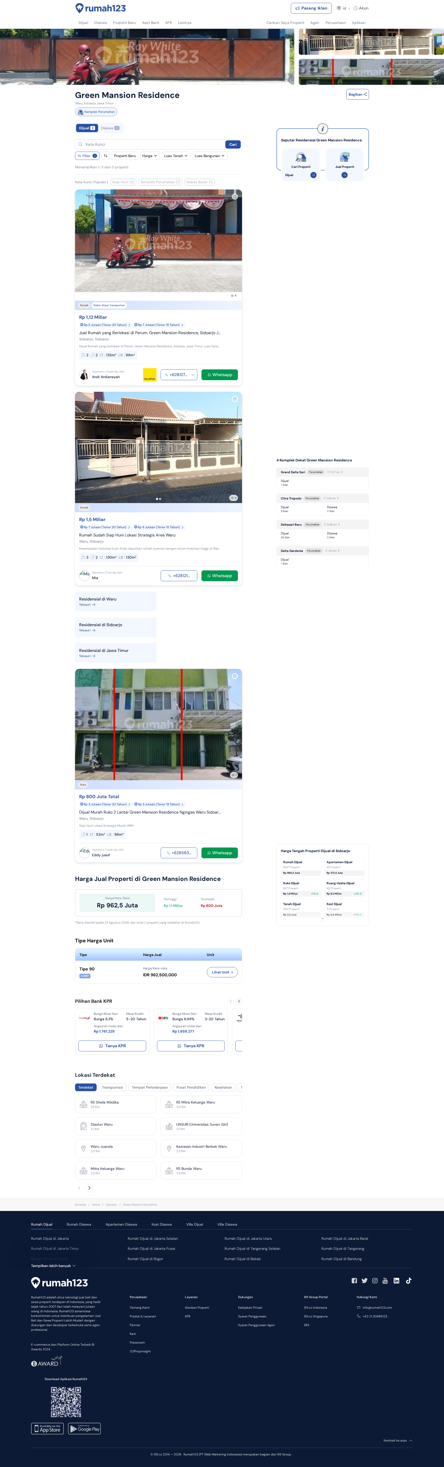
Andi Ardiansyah (106, 377)
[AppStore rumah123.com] (47, 1428)
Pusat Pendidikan (191, 1087)
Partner (135, 1325)
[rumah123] (59, 1283)
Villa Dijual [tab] (194, 1224)
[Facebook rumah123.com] (354, 1281)
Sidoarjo (111, 1204)
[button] (153, 144)
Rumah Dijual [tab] (41, 1224)
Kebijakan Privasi (250, 1308)
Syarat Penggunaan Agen (256, 1325)
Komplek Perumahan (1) (160, 182)
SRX (306, 1325)
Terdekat (85, 1087)
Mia (95, 578)
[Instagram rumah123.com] (375, 1281)
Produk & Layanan (143, 1316)
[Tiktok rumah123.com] (409, 1281)
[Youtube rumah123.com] (385, 1281)
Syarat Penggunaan (252, 1316)
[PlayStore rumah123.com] (84, 1428)
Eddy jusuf (101, 855)
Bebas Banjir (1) (200, 182)
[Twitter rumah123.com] (365, 1281)
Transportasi (112, 1087)
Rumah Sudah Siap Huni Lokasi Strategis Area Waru (127, 535)
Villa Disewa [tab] (227, 1224)
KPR (187, 1316)
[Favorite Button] (235, 197)
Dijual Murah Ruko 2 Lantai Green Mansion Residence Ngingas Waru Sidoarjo (150, 812)
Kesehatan (223, 1087)
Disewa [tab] (109, 128)
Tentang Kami (140, 1308)
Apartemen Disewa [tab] (121, 1224)
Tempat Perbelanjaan (150, 1087)
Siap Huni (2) (123, 182)
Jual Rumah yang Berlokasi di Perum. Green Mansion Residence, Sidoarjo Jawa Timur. (150, 332)
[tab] (158, 128)
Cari (233, 144)
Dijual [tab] (86, 128)
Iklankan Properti (197, 1308)
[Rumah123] (101, 8)
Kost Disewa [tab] (162, 1224)
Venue (96, 1204)
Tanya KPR (115, 1046)
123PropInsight (140, 1351)
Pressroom (137, 1343)
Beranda (80, 1204)
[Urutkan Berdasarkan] (105, 156)
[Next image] (235, 245)
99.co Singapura (316, 1316)
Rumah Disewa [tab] (79, 1224)
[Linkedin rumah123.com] (396, 1281)
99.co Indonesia (315, 1308)
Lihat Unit (222, 972)
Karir (133, 1334)
